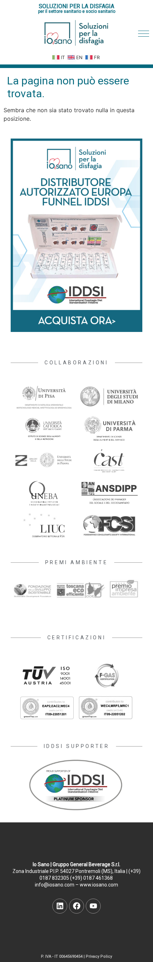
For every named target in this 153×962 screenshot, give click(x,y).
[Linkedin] (59, 906)
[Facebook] (76, 906)
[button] (143, 33)
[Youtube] (93, 906)
